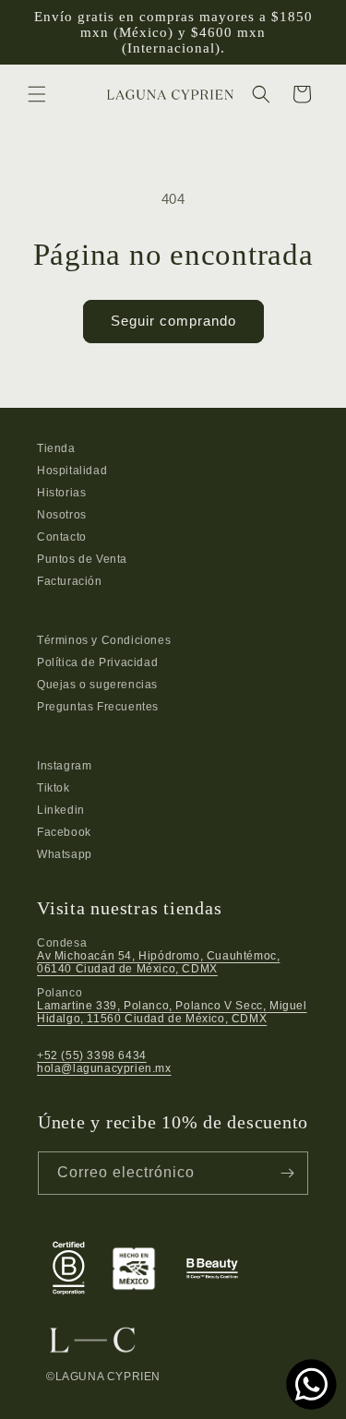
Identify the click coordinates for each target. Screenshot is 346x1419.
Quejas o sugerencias (97, 684)
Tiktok (53, 787)
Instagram (64, 765)
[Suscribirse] (287, 1173)
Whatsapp (64, 854)
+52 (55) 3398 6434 (92, 1055)
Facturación (69, 581)
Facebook (64, 832)
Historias (61, 492)
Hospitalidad (72, 470)
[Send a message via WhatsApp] (311, 1384)
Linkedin (61, 810)
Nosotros (62, 514)
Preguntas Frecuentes (98, 706)
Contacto (62, 537)
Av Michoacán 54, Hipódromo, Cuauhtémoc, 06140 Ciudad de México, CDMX (158, 962)
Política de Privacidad (97, 662)
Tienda (56, 448)
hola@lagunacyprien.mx (104, 1068)
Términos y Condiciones (104, 640)
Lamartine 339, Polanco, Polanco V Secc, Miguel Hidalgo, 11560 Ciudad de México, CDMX (172, 1012)
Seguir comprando (173, 320)
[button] (37, 94)
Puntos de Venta (82, 559)
